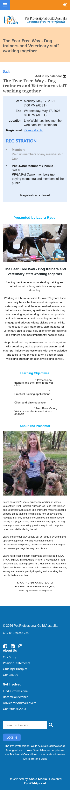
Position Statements (16, 663)
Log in (12, 737)
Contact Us (10, 674)
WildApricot (37, 783)
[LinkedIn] (12, 646)
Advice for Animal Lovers (19, 703)
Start (18, 101)
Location (15, 120)
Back (6, 71)
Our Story (9, 657)
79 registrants (33, 130)
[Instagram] (20, 646)
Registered (14, 130)
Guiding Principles (15, 668)
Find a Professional (15, 691)
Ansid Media (38, 779)
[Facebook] (5, 646)
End (19, 110)
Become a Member (15, 697)
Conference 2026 (14, 708)
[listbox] (51, 76)
